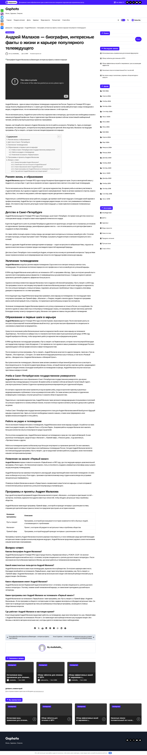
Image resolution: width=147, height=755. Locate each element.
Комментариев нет (35, 53)
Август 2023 (106, 173)
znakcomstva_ (44, 680)
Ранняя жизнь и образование (19, 139)
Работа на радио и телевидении (23, 152)
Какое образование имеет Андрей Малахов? (29, 167)
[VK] (2, 21)
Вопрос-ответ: (13, 160)
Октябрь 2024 (107, 106)
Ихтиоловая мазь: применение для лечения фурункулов (18, 677)
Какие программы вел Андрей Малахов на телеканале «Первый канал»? (37, 169)
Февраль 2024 (107, 147)
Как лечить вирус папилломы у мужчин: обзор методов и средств (120, 76)
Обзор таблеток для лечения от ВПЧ (113, 58)
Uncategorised (10, 32)
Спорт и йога (66, 20)
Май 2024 (106, 132)
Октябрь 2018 (107, 188)
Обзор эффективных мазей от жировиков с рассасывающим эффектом (81, 677)
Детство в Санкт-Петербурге (19, 142)
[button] (58, 136)
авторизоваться (39, 691)
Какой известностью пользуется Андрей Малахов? (31, 164)
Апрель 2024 (107, 137)
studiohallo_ (56, 647)
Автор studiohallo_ (14, 53)
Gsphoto (12, 9)
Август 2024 (106, 116)
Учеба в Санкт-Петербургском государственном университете (33, 150)
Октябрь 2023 (107, 168)
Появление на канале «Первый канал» (25, 155)
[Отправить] (2, 27)
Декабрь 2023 (107, 158)
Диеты (29, 20)
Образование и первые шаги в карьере (23, 147)
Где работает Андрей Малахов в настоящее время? (31, 171)
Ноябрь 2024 (107, 101)
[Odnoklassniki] (2, 24)
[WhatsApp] (2, 10)
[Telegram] (2, 17)
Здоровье (36, 20)
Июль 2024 (106, 122)
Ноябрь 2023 (107, 163)
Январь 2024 (107, 152)
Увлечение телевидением (18, 145)
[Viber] (2, 14)
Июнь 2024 (106, 127)
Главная (9, 20)
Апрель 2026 (107, 96)
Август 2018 (106, 199)
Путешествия (56, 20)
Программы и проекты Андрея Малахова (23, 157)
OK (110, 753)
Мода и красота (45, 20)
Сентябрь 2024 (107, 111)
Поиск (106, 33)
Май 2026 (106, 91)
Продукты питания (19, 20)
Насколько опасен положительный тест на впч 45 (118, 70)
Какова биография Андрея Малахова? (27, 162)
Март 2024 (106, 142)
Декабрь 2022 (107, 178)
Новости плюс (106, 233)
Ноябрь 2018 (107, 183)
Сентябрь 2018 (107, 194)
